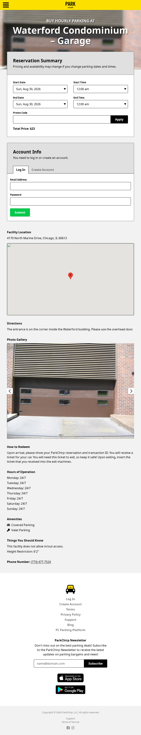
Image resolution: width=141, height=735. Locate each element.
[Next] (131, 391)
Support (70, 620)
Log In (20, 170)
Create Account (43, 170)
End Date (18, 97)
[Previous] (10, 391)
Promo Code (20, 112)
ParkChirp (70, 5)
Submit (20, 212)
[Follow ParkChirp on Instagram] (72, 728)
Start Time (79, 82)
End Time (78, 97)
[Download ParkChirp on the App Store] (70, 677)
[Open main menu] (6, 5)
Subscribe (95, 663)
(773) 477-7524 (41, 562)
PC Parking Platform (70, 630)
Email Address (18, 179)
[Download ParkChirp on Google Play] (70, 689)
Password (15, 194)
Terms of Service (70, 722)
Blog (70, 625)
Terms (70, 609)
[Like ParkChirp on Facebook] (68, 728)
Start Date (19, 82)
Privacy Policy (71, 614)
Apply (119, 119)
